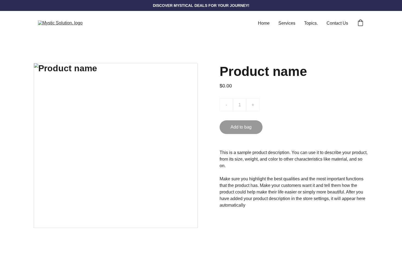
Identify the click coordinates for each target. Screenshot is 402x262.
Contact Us (337, 23)
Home (264, 23)
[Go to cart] (360, 23)
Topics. (311, 23)
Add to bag (241, 127)
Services (286, 23)
